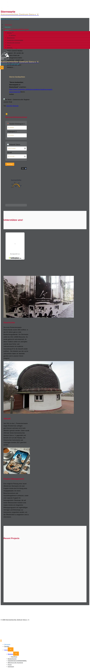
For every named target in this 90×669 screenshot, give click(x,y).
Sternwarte (8, 25)
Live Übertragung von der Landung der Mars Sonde (57, 582)
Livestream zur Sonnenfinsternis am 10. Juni (46, 575)
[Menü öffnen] (2, 67)
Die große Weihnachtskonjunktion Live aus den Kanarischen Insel (37, 590)
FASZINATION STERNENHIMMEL (15, 40)
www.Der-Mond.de (12, 106)
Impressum (9, 47)
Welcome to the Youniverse (13, 42)
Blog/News (13, 35)
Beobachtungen (11, 37)
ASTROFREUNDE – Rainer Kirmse (21, 545)
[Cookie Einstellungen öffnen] (14, 638)
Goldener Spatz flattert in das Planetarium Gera (52, 568)
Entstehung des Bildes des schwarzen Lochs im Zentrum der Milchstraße (40, 560)
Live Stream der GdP (14, 575)
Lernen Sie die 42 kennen (16, 568)
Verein (6, 650)
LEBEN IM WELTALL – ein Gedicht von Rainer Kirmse (30, 553)
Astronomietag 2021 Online (17, 582)
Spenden (7, 27)
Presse (8, 45)
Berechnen (9, 164)
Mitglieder (10, 654)
